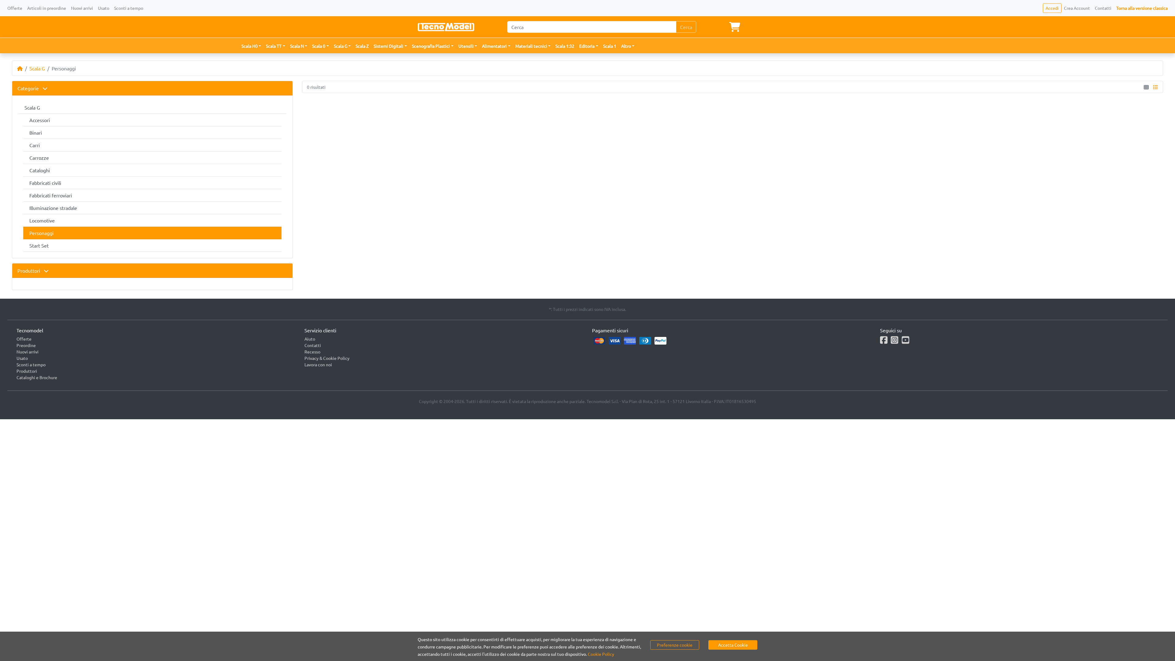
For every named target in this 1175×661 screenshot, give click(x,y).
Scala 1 (609, 46)
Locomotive (42, 220)
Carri (34, 145)
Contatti (1103, 8)
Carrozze (39, 158)
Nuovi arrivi (82, 8)
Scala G (37, 68)
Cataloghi (39, 170)
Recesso (312, 351)
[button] (251, 46)
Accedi (1052, 8)
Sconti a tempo (128, 8)
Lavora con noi (318, 364)
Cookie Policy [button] (601, 654)
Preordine (26, 345)
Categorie (28, 88)
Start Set (39, 245)
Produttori (29, 270)
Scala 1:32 (564, 46)
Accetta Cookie (733, 645)
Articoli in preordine (46, 8)
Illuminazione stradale (53, 208)
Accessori (39, 120)
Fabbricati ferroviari (50, 195)
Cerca (686, 27)
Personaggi (41, 233)
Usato (103, 8)
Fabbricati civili (45, 183)
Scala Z (362, 46)
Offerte (14, 8)
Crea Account (1077, 8)
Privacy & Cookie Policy (326, 358)
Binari (35, 132)
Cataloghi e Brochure (37, 377)
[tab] (152, 88)
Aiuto (309, 339)
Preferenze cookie (674, 645)
